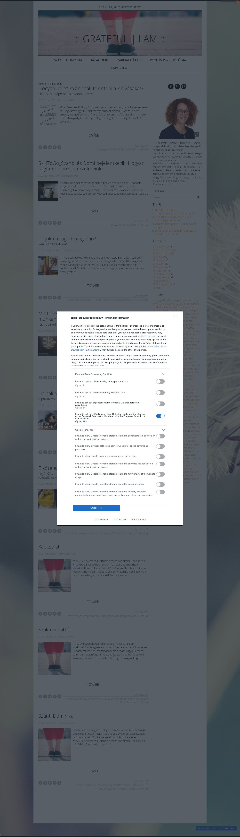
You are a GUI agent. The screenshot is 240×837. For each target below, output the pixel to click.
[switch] (160, 381)
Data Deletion (102, 519)
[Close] (176, 318)
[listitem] (120, 374)
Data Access (120, 519)
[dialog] (120, 418)
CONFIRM (96, 508)
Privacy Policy (138, 519)
